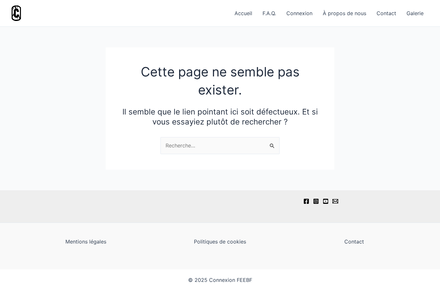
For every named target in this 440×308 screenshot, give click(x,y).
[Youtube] (326, 201)
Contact (386, 13)
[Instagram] (316, 201)
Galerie (415, 13)
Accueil (243, 13)
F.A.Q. (269, 13)
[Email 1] (335, 201)
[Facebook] (306, 201)
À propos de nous (344, 13)
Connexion (299, 13)
